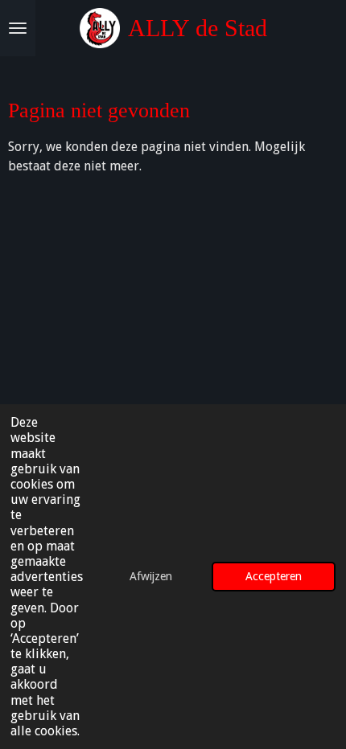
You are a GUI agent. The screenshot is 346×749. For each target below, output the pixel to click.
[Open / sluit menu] (17, 28)
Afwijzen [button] (151, 576)
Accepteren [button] (273, 576)
